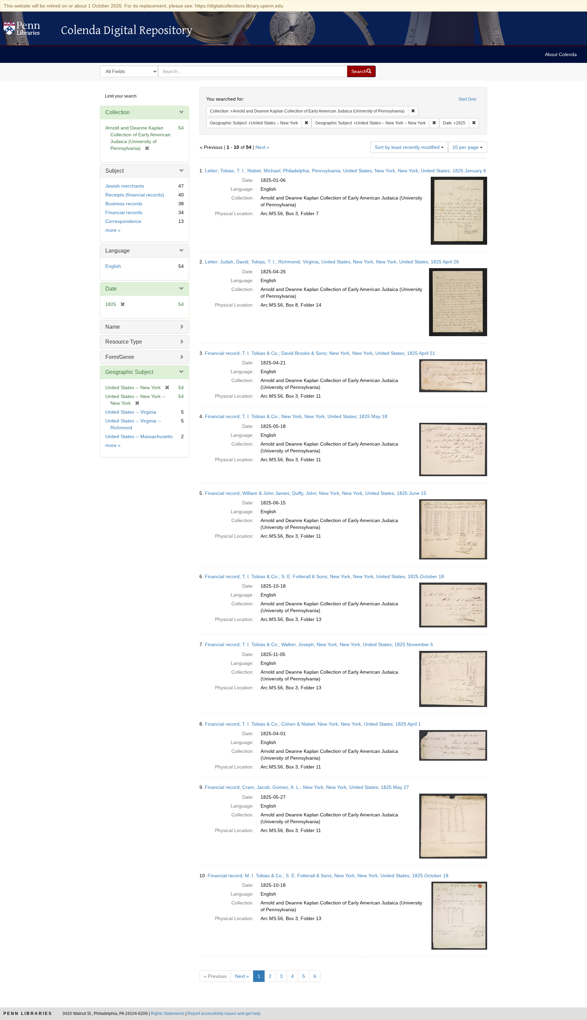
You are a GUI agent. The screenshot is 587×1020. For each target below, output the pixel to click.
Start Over (467, 99)
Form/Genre (119, 357)
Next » (262, 147)
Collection (117, 112)
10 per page (466, 147)
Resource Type (123, 342)
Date (111, 289)
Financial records (123, 212)
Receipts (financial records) (134, 194)
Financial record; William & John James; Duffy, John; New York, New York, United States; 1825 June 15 (315, 493)
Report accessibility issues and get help (224, 1013)
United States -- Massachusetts (139, 436)
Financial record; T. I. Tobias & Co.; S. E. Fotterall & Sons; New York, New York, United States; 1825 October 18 (324, 576)
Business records (123, 203)
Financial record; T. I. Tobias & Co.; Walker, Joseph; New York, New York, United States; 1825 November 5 (319, 644)
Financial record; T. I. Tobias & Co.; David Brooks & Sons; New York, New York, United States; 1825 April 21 (320, 353)
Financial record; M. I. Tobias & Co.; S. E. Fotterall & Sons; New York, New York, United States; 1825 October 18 (328, 875)
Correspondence (123, 221)
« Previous (215, 976)
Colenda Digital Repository (28, 30)
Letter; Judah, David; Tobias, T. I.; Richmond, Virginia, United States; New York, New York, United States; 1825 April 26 (332, 261)
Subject (114, 171)
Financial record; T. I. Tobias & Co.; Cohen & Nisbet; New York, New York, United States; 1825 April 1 (313, 724)
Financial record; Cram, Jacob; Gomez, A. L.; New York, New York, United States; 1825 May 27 (307, 787)
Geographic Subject (129, 372)
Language (117, 251)
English (113, 266)
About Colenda (561, 54)
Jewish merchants (124, 186)
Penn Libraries (27, 1013)
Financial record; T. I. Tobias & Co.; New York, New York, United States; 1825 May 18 (296, 416)
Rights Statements (167, 1013)
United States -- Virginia (130, 412)
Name (112, 327)
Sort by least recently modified (408, 147)
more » (113, 230)
